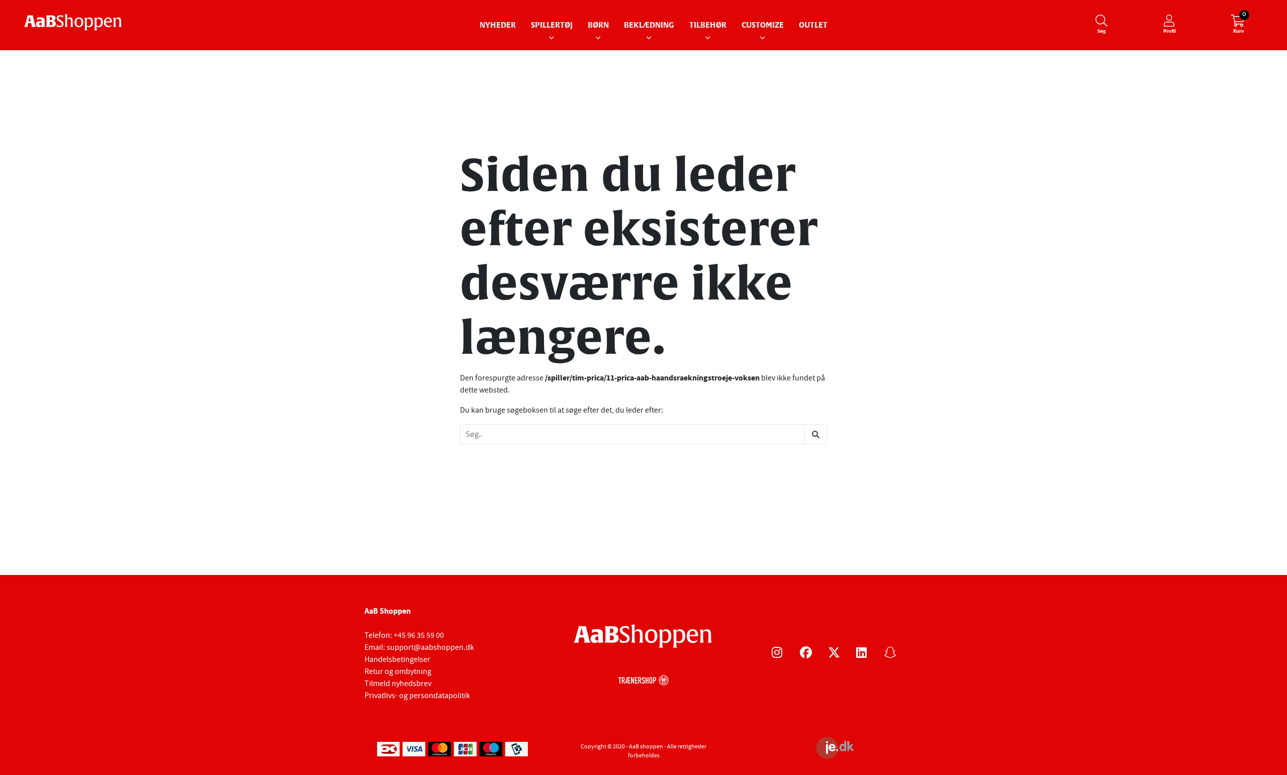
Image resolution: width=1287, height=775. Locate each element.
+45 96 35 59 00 (419, 635)
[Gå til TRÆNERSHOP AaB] (643, 679)
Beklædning (649, 25)
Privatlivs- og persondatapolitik (417, 696)
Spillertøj (552, 25)
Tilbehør (707, 25)
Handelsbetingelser (397, 659)
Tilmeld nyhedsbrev (397, 684)
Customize (763, 25)
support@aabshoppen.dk (430, 647)
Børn (598, 25)
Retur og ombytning (397, 671)
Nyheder (498, 25)
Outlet (813, 25)
